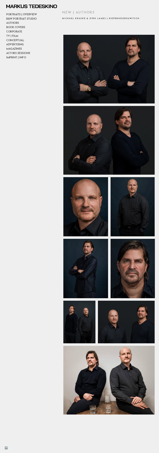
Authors (12, 23)
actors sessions (18, 53)
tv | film (12, 36)
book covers (15, 27)
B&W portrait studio (21, 19)
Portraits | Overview (21, 14)
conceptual (15, 40)
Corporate (14, 31)
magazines (14, 49)
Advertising (15, 44)
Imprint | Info (16, 57)
